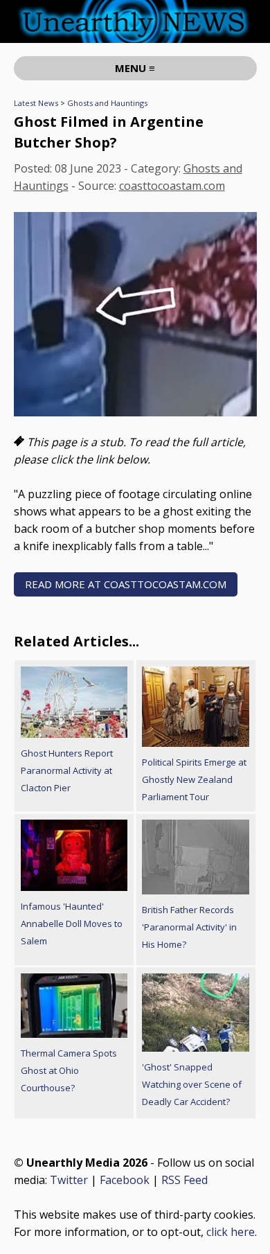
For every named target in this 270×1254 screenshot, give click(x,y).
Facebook (125, 1179)
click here (230, 1231)
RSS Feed (184, 1179)
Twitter (69, 1179)
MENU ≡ (135, 68)
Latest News (36, 103)
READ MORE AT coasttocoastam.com (125, 584)
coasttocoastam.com (172, 185)
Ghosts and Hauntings (107, 103)
